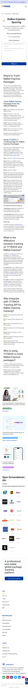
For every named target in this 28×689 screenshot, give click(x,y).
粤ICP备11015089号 (14, 687)
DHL (22, 154)
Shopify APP (7, 282)
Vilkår (4, 598)
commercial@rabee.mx (15, 33)
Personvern (5, 602)
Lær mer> (22, 2)
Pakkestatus (5, 623)
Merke (4, 635)
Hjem (3, 13)
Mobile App (18, 224)
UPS (14, 154)
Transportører (8, 13)
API (18, 281)
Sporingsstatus (6, 626)
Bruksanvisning (6, 620)
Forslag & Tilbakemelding (9, 654)
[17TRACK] (5, 6)
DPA (3, 608)
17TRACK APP (12, 273)
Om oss (4, 595)
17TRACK (13, 140)
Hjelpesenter (6, 651)
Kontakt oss (5, 647)
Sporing (4, 632)
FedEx (18, 154)
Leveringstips (6, 629)
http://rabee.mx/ (14, 40)
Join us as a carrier (14, 578)
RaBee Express (15, 101)
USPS (11, 154)
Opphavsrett (6, 605)
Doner (4, 657)
